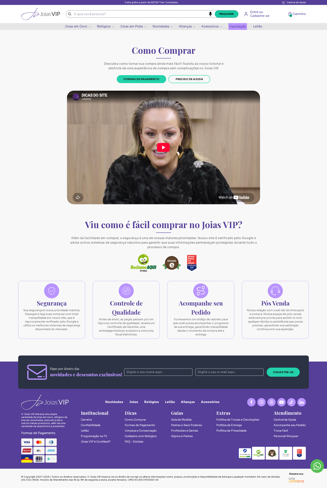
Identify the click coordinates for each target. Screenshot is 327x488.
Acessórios (210, 26)
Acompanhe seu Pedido (290, 425)
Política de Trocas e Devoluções (237, 419)
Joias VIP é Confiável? (96, 441)
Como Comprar (135, 419)
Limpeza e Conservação (141, 430)
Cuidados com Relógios (141, 436)
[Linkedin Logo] (301, 402)
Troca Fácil (281, 430)
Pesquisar (226, 13)
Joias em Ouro (76, 26)
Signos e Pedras (182, 436)
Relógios (104, 26)
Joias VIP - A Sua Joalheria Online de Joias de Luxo (40, 14)
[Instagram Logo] (261, 402)
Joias (133, 402)
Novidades (161, 26)
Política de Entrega (229, 425)
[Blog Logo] (271, 402)
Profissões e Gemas (184, 430)
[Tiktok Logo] (291, 402)
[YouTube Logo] (281, 402)
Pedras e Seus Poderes (186, 425)
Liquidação (237, 26)
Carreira (86, 419)
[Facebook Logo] (251, 402)
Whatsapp (317, 466)
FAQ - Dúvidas (134, 441)
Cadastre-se (283, 372)
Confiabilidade (90, 425)
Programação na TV (94, 436)
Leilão (257, 26)
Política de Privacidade (231, 430)
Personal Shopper (286, 436)
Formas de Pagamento (141, 79)
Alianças (185, 26)
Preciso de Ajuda (189, 79)
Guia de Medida (181, 419)
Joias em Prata (131, 26)
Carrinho (298, 14)
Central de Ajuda (296, 2)
